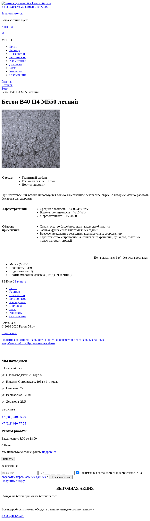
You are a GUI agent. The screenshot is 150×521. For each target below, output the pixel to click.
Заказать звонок (12, 13)
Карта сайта (9, 333)
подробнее (49, 452)
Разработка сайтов (14, 343)
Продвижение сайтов (41, 343)
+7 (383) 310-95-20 (14, 416)
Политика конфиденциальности (23, 339)
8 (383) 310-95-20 (13, 516)
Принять (8, 458)
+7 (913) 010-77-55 (14, 423)
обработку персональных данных (24, 477)
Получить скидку (13, 480)
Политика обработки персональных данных (74, 339)
